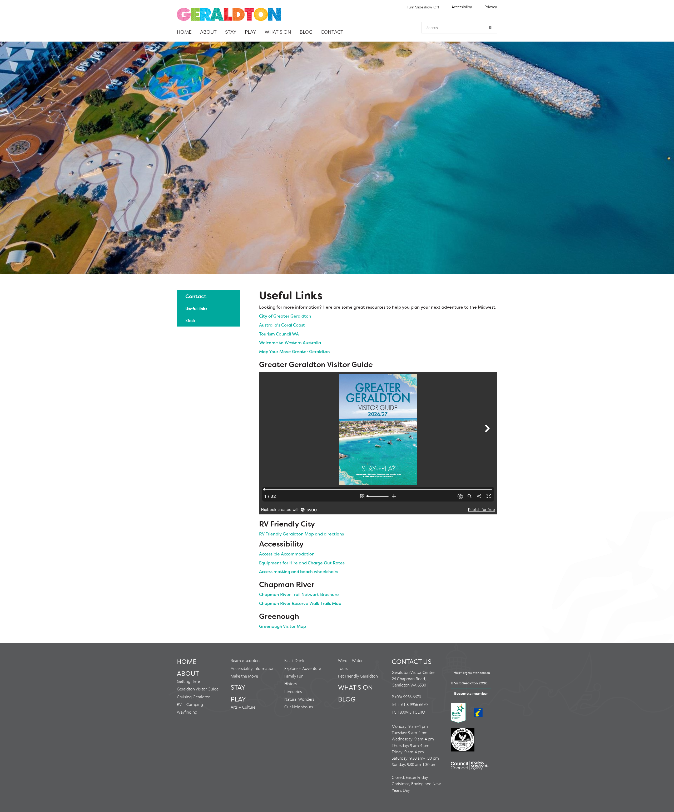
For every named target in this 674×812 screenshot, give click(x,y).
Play (250, 32)
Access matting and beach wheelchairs (298, 571)
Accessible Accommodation (287, 554)
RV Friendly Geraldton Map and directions (301, 534)
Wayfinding (187, 712)
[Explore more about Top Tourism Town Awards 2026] (337, 158)
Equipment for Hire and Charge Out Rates (302, 563)
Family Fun (294, 676)
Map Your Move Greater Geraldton (294, 351)
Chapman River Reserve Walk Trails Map (300, 603)
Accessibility (462, 6)
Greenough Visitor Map (282, 626)
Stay (230, 32)
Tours (343, 668)
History (290, 683)
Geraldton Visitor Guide (198, 688)
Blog (306, 32)
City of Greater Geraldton (285, 316)
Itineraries (293, 691)
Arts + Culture (243, 707)
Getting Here (188, 681)
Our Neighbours (298, 706)
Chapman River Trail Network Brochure (299, 594)
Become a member (471, 693)
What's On (278, 32)
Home (184, 32)
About (208, 32)
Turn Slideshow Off (423, 7)
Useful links (196, 309)
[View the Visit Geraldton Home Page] (229, 14)
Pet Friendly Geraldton (358, 676)
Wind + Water (350, 660)
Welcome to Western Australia (290, 342)
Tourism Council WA (279, 334)
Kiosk (190, 320)
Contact (332, 32)
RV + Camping (190, 704)
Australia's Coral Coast (282, 325)
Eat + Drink (294, 660)
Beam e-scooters (245, 660)
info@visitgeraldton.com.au (471, 672)
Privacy (490, 6)
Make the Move (244, 676)
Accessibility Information (253, 668)
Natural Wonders (299, 699)
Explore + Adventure (302, 668)
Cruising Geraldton (194, 696)
